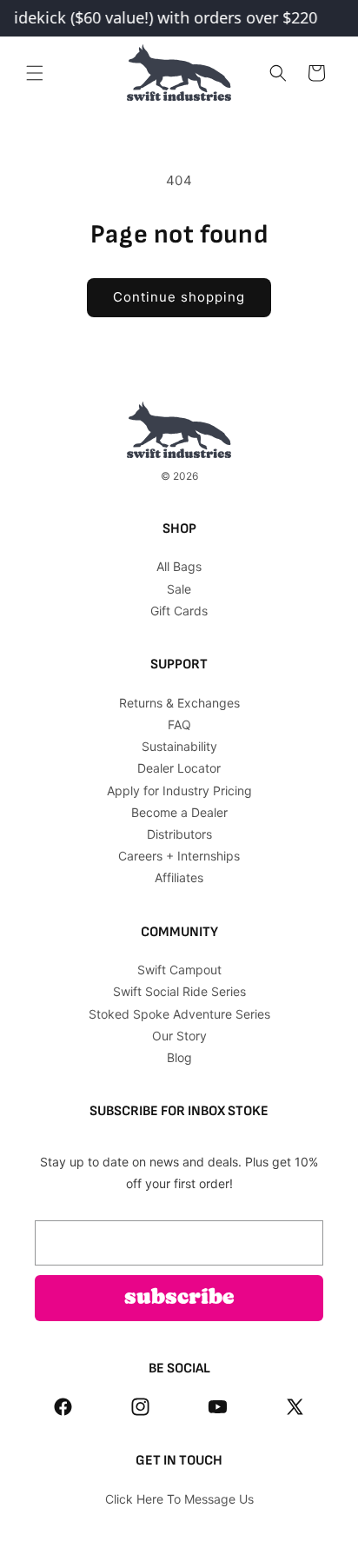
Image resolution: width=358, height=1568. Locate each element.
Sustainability (179, 746)
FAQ (179, 724)
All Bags (179, 566)
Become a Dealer (179, 812)
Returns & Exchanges (179, 702)
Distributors (179, 834)
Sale (179, 588)
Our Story (179, 1035)
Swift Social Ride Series (179, 991)
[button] (35, 73)
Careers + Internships (179, 855)
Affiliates (179, 877)
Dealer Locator (179, 768)
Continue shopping (179, 297)
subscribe (179, 1298)
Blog (179, 1057)
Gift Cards (179, 610)
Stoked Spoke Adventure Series (179, 1014)
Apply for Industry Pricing (179, 790)
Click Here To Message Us (179, 1499)
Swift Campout (179, 969)
